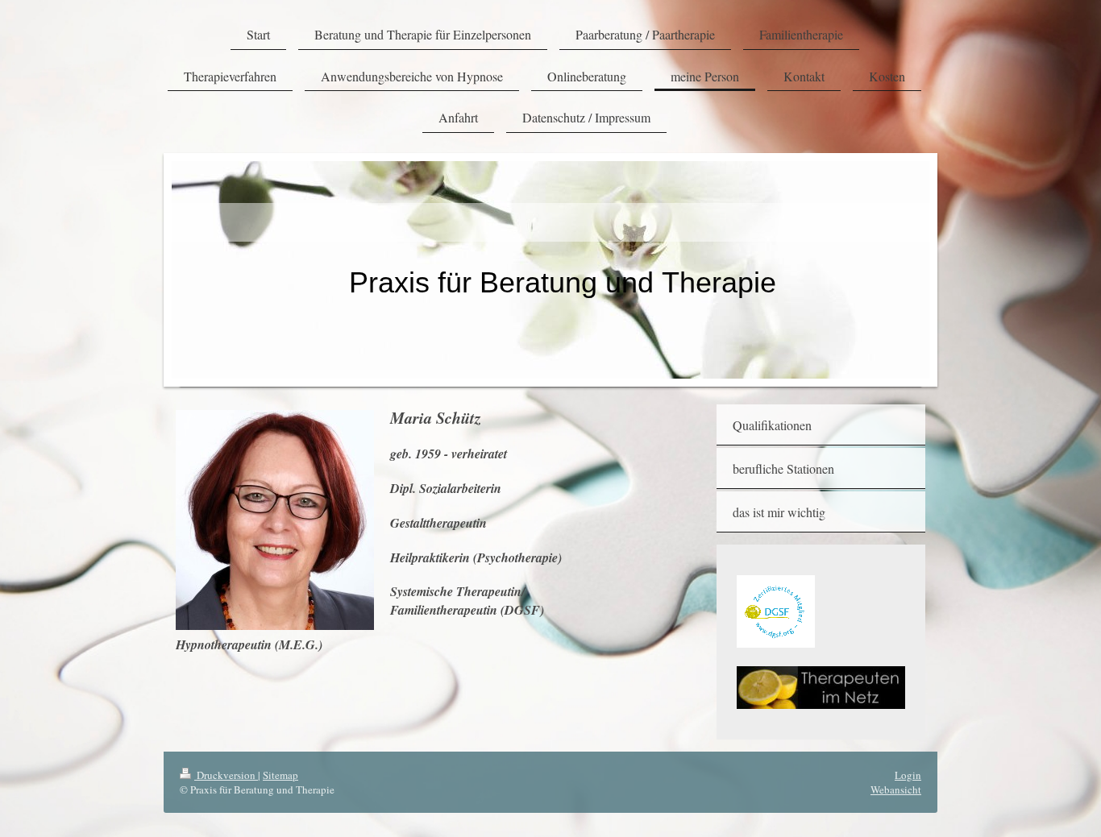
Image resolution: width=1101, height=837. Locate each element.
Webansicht (895, 789)
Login (908, 775)
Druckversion (226, 775)
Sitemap (280, 775)
